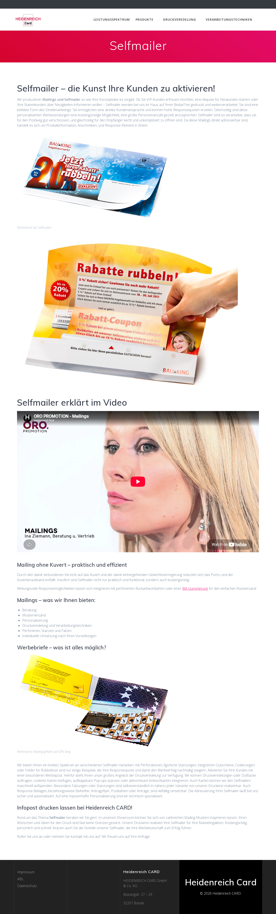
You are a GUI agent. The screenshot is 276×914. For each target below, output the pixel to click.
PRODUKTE (145, 19)
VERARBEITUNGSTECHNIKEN (229, 19)
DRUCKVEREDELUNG (179, 19)
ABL (20, 879)
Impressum (25, 872)
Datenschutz (27, 885)
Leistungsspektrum (112, 19)
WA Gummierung (195, 588)
